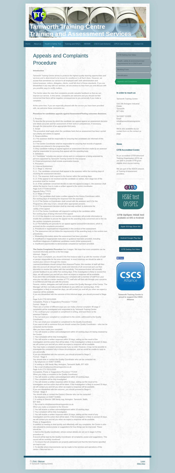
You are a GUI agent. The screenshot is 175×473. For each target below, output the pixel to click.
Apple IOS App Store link (131, 226)
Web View (141, 464)
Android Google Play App (130, 238)
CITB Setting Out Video (130, 249)
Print (34, 461)
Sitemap (41, 461)
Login (143, 461)
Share (121, 258)
